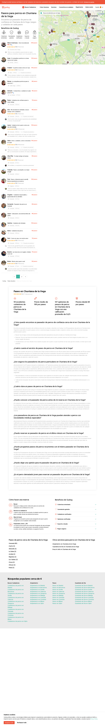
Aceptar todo (9, 722)
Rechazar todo (22, 722)
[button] (75, 504)
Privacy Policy (93, 719)
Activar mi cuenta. (89, 2)
